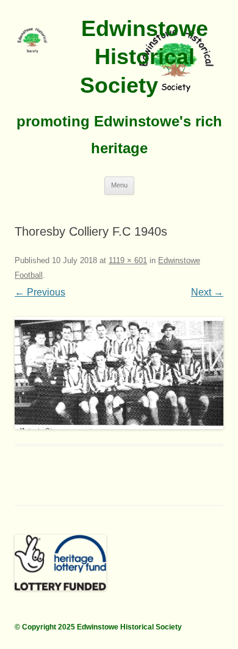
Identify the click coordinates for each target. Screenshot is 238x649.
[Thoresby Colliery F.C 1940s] (119, 373)
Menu (119, 185)
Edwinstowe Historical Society (144, 57)
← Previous (40, 292)
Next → (207, 292)
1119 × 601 (128, 260)
